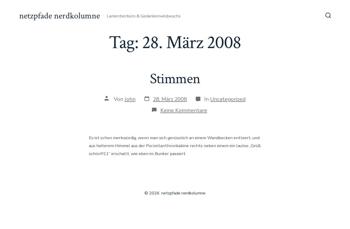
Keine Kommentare (183, 110)
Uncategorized (227, 99)
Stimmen (175, 78)
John (130, 99)
